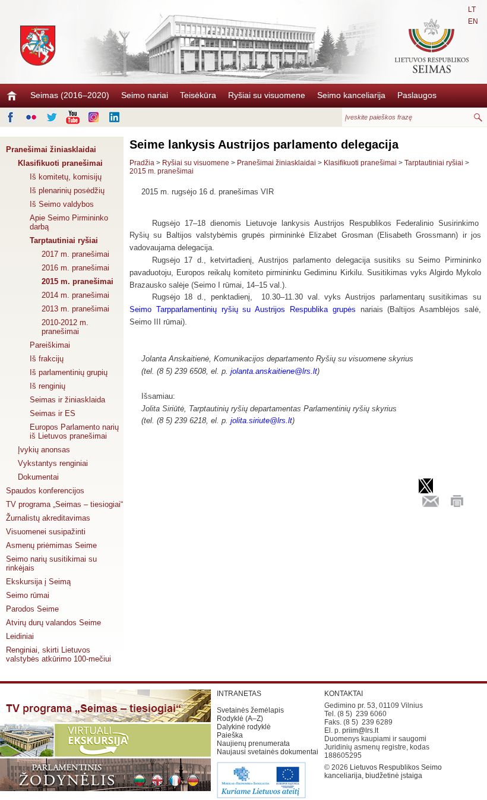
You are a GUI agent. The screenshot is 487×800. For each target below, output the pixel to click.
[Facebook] (10, 117)
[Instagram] (93, 117)
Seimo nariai (144, 95)
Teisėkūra (198, 95)
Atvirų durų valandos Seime (53, 622)
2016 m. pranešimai (75, 267)
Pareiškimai (50, 345)
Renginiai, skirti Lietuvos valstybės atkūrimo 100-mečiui (58, 654)
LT (472, 9)
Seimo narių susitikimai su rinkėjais (51, 563)
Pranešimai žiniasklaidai (51, 149)
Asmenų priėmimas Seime (51, 545)
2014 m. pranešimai (75, 295)
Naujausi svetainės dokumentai (267, 752)
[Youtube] (72, 117)
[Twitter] (52, 117)
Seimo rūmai (27, 595)
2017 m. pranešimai (75, 254)
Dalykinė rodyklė (244, 727)
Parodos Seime (32, 608)
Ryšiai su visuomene (266, 95)
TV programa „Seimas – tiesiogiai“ (64, 504)
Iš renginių (47, 386)
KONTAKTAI (343, 693)
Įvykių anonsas (44, 449)
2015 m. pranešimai (77, 281)
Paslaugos (417, 95)
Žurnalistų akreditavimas (48, 518)
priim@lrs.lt (360, 730)
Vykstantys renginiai (53, 463)
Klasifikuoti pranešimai (60, 163)
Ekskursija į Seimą (38, 581)
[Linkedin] (114, 117)
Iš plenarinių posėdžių (67, 190)
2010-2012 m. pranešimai (65, 327)
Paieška (230, 735)
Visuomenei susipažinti (46, 531)
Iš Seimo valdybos (62, 204)
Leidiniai (20, 636)
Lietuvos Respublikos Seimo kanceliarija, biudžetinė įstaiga (383, 771)
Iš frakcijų (47, 358)
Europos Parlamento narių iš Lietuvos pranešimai (74, 431)
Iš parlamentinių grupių (68, 372)
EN (473, 21)
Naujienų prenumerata (253, 743)
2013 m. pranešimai (75, 308)
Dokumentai (38, 477)
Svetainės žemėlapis (250, 710)
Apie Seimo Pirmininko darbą (69, 222)
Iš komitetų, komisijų (66, 176)
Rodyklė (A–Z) (240, 718)
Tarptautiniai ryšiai (64, 240)
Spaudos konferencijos (45, 490)
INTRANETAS (239, 693)
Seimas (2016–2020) (69, 95)
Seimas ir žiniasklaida (67, 399)
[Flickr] (31, 117)
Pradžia (141, 163)
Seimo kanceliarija (351, 95)
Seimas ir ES (52, 413)
